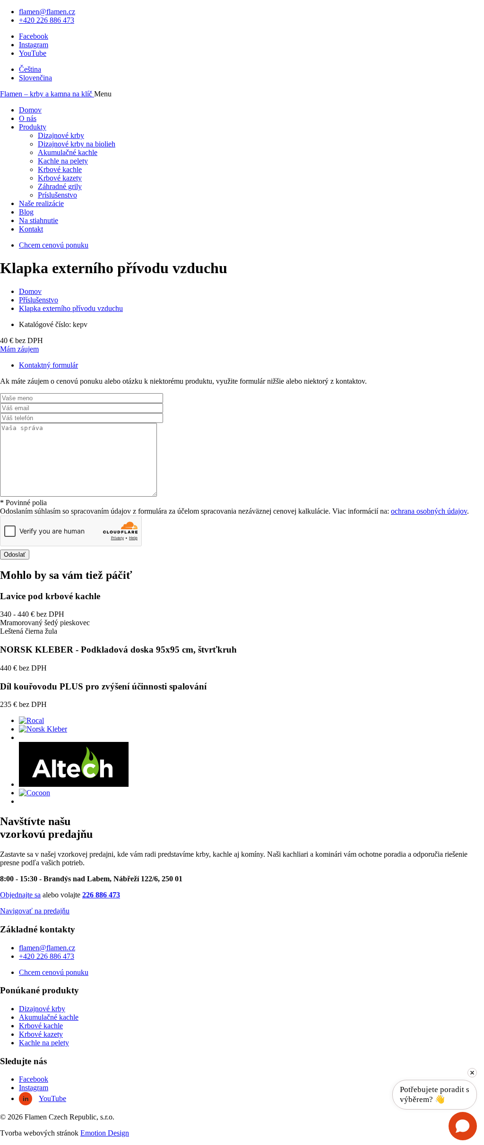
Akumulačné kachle (67, 152)
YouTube (32, 53)
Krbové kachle (60, 169)
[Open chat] (463, 1126)
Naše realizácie (41, 203)
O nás (27, 118)
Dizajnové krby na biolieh (76, 144)
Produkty (32, 127)
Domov (30, 110)
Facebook (33, 36)
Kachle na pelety (63, 161)
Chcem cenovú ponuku (53, 245)
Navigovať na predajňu (34, 911)
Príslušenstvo (57, 195)
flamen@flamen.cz (47, 12)
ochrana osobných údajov (429, 511)
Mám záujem (19, 349)
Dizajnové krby (61, 135)
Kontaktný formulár (48, 365)
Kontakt (31, 229)
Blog (26, 212)
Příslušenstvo (38, 300)
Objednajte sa (20, 895)
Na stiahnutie (38, 220)
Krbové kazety (60, 178)
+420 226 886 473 (46, 20)
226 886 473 (101, 895)
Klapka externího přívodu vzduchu (71, 308)
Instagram (33, 45)
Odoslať (15, 554)
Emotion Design (104, 1133)
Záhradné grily (60, 186)
